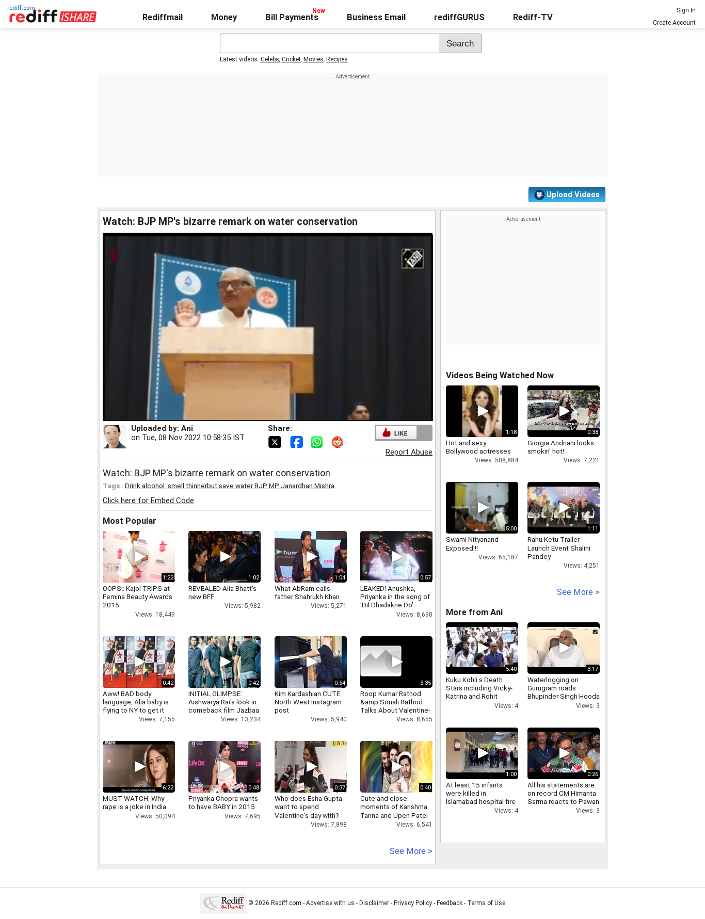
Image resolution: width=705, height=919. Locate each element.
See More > (411, 851)
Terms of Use (486, 903)
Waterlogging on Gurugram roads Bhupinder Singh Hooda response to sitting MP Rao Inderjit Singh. (563, 696)
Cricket (291, 59)
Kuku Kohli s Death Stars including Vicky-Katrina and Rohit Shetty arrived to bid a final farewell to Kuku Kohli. (480, 700)
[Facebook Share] (297, 441)
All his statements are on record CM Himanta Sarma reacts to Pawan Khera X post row (563, 797)
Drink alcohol (145, 485)
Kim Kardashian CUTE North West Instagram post (308, 701)
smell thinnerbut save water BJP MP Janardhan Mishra (251, 485)
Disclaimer (374, 903)
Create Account (674, 22)
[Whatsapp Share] (319, 441)
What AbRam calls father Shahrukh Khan (307, 592)
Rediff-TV (533, 17)
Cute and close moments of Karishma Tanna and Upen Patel (394, 806)
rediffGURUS (459, 17)
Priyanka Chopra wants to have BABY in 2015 (223, 802)
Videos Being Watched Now (500, 375)
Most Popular (129, 521)
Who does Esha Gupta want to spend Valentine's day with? (308, 806)
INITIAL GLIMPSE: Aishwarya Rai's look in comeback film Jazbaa (223, 701)
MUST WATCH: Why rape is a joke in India (134, 802)
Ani (187, 428)
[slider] (256, 413)
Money (224, 17)
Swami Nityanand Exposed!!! (472, 543)
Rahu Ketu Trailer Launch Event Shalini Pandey (558, 547)
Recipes (337, 59)
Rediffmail (162, 17)
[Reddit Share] (338, 441)
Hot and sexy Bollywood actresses (478, 447)
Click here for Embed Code (148, 500)
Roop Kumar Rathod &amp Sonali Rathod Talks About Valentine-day (395, 706)
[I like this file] (396, 432)
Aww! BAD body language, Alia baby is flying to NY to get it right (136, 706)
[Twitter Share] (275, 441)
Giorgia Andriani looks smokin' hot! (560, 447)
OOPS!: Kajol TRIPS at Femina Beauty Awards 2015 (137, 596)
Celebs (270, 59)
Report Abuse (409, 452)
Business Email (376, 17)
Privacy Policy (413, 903)
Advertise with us (330, 903)
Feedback (449, 903)
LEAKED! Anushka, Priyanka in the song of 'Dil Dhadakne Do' (395, 596)
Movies (313, 59)
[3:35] (381, 662)
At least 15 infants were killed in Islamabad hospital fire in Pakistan (481, 797)
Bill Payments (291, 17)
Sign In (686, 10)
